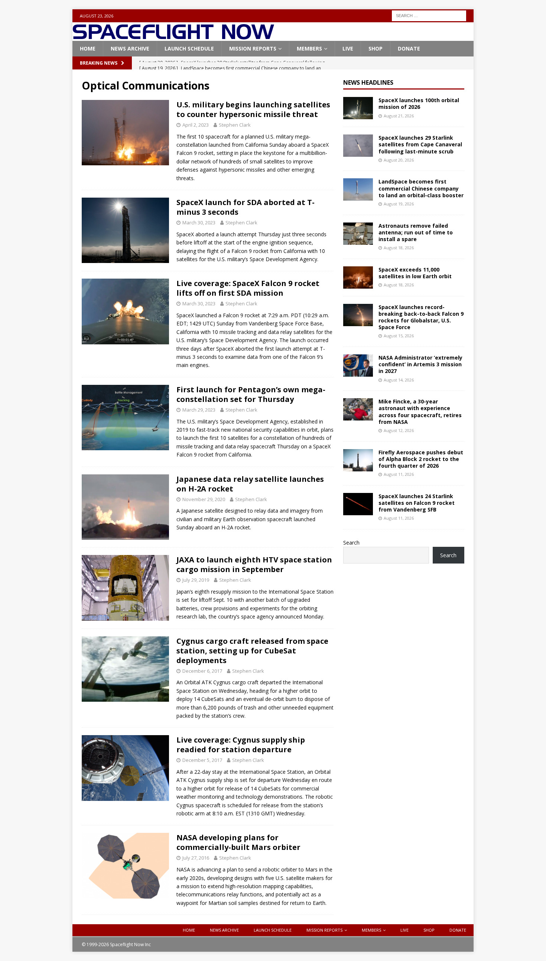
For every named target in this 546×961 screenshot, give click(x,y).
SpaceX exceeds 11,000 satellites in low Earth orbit (415, 273)
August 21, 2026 (399, 115)
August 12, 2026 (399, 430)
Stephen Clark (235, 124)
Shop (375, 48)
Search (351, 542)
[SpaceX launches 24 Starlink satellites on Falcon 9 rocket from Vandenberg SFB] (358, 504)
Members (309, 48)
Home (87, 48)
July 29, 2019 (195, 580)
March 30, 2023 (198, 222)
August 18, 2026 (399, 247)
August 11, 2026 (399, 474)
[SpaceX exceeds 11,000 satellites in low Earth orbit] (358, 277)
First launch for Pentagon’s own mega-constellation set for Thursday (250, 394)
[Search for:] (429, 15)
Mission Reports (252, 48)
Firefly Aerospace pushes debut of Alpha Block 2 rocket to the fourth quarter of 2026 (420, 459)
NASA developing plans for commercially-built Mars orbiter (238, 842)
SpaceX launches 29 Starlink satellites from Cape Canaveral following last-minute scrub (420, 144)
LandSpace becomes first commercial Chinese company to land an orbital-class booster (421, 188)
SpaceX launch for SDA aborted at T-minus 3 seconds (245, 207)
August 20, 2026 (399, 160)
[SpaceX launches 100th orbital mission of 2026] (358, 108)
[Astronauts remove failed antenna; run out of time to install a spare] (358, 234)
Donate (409, 48)
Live (347, 48)
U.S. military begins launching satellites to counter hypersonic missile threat (253, 109)
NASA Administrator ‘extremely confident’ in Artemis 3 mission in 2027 (420, 364)
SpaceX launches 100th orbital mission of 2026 (418, 103)
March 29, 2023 (198, 409)
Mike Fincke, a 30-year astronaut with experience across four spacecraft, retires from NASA (420, 411)
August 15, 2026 (399, 335)
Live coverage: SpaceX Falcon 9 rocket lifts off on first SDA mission (247, 288)
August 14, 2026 (399, 380)
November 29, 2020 (203, 499)
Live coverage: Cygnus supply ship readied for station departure (240, 744)
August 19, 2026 (399, 204)
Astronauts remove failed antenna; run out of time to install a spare (415, 232)
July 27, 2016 (195, 857)
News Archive (130, 48)
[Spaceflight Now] (173, 36)
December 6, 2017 (202, 671)
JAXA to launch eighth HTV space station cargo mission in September (254, 564)
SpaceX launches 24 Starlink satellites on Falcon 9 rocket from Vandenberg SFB (416, 503)
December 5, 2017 (202, 760)
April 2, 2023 (195, 124)
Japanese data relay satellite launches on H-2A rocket (250, 484)
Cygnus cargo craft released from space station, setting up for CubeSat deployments (252, 650)
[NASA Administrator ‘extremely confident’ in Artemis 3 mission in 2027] (358, 365)
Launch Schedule (189, 48)
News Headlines (368, 82)
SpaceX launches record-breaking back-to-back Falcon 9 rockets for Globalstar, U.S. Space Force (421, 317)
